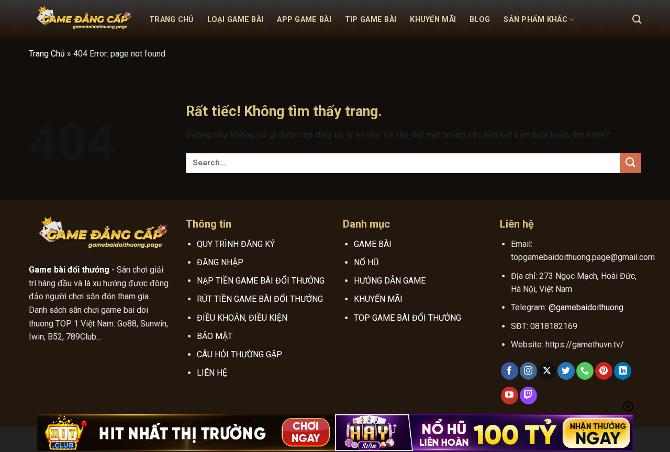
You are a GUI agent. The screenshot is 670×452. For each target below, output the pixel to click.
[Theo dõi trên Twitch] (528, 395)
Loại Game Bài (235, 19)
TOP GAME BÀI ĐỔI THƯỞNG (407, 318)
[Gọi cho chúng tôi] (585, 371)
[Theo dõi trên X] (547, 371)
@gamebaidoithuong (586, 307)
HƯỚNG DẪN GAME (390, 281)
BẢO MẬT (214, 336)
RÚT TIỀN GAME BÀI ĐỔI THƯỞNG (260, 299)
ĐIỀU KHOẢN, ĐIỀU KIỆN (242, 318)
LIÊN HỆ (212, 373)
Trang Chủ (171, 19)
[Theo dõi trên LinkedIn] (622, 371)
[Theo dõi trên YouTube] (509, 395)
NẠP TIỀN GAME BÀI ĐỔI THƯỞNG (261, 281)
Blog (480, 19)
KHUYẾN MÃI (378, 299)
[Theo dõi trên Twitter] (566, 371)
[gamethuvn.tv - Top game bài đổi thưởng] (81, 20)
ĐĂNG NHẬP (220, 262)
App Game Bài (304, 19)
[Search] (636, 19)
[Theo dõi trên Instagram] (528, 371)
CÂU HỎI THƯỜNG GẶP (239, 354)
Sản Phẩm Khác (535, 19)
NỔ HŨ (366, 262)
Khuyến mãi (433, 19)
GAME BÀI (373, 244)
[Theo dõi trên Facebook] (509, 371)
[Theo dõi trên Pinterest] (603, 371)
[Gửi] (630, 163)
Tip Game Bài (370, 19)
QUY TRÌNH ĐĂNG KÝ (236, 244)
